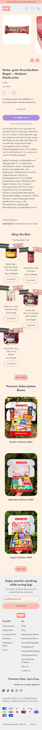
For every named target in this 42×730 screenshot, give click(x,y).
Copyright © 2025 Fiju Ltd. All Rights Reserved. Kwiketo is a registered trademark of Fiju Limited (20, 699)
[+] (14, 93)
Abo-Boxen (6, 638)
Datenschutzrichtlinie (29, 638)
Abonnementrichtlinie (30, 634)
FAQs (23, 626)
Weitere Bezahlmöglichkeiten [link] (21, 123)
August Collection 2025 (21, 557)
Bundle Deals (7, 630)
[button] (33, 8)
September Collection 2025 (21, 499)
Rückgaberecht (27, 646)
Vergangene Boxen (7, 644)
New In (5, 649)
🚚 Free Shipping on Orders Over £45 (21, 2)
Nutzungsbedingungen (30, 651)
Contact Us (25, 670)
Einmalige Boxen (9, 634)
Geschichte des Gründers (27, 661)
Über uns (25, 666)
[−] (4, 93)
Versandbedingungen (30, 642)
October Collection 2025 (21, 442)
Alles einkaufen (8, 626)
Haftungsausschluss (29, 655)
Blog (23, 630)
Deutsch (33, 724)
